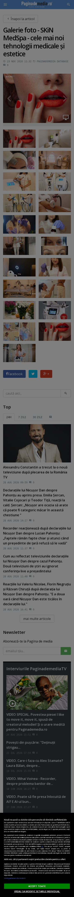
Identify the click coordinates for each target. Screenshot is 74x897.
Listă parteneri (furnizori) (14, 878)
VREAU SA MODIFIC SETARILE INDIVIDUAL (37, 891)
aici (42, 846)
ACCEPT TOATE (37, 886)
